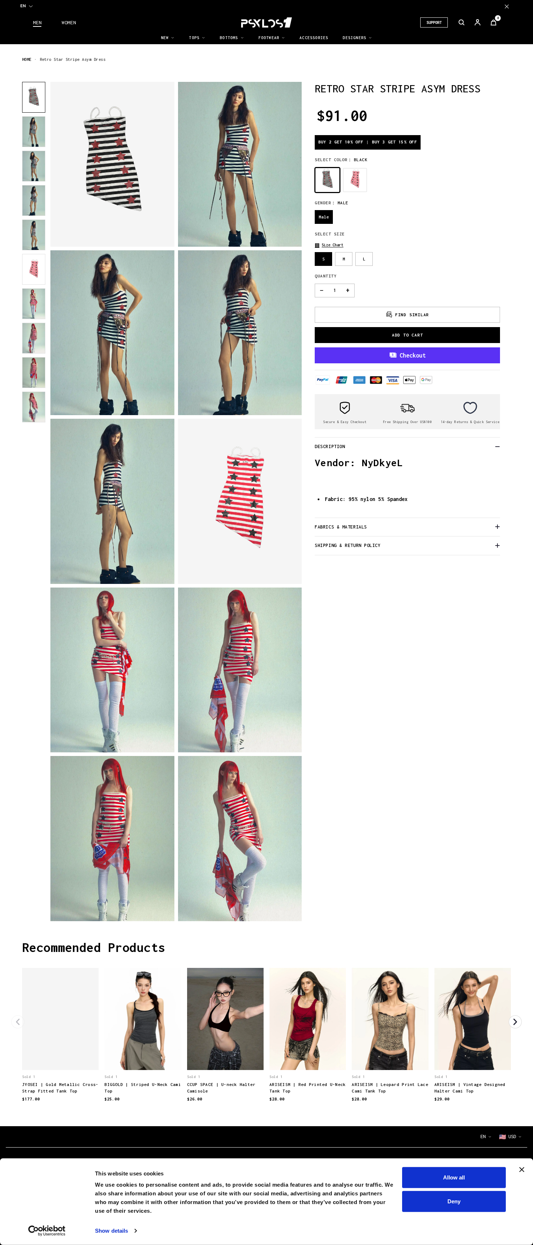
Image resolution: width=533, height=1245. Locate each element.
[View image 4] (33, 200)
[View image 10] (33, 407)
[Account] (477, 22)
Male (324, 216)
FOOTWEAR (269, 37)
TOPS (194, 37)
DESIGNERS (354, 37)
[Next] (515, 1021)
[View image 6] (33, 269)
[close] (506, 6)
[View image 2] (33, 131)
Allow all (454, 1177)
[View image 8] (33, 338)
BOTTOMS (229, 37)
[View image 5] (33, 235)
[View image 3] (33, 166)
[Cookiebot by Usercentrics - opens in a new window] (47, 1230)
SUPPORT (434, 22)
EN (23, 5)
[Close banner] (521, 1169)
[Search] (461, 22)
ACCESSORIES (313, 37)
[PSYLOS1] (266, 22)
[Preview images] (60, 1057)
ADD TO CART (407, 334)
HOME (27, 59)
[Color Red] (355, 179)
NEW (165, 37)
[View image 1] (33, 97)
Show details (111, 1231)
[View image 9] (33, 372)
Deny (453, 1201)
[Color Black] (327, 179)
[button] (329, 244)
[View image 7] (33, 303)
